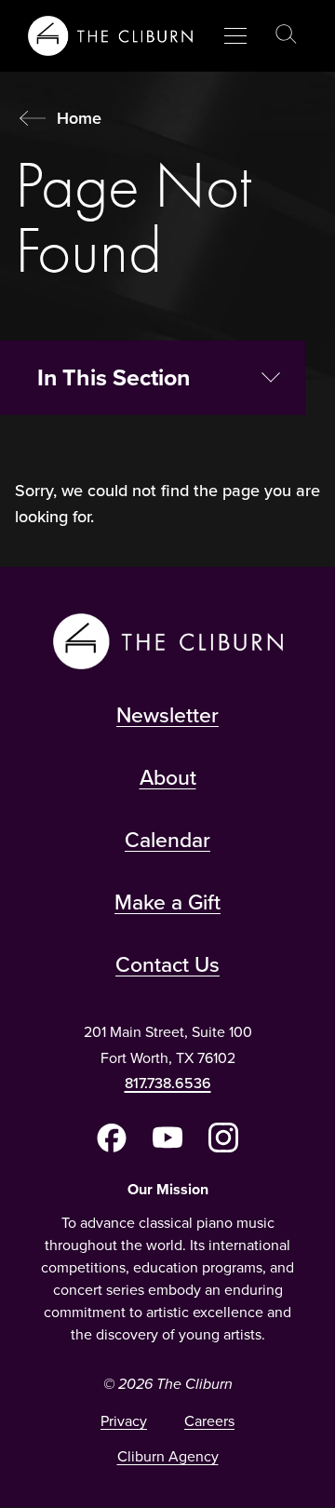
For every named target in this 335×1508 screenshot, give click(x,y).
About (168, 777)
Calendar (167, 839)
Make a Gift (167, 902)
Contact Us (167, 964)
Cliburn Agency (168, 1456)
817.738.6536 (168, 1083)
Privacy (123, 1421)
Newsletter (167, 715)
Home (79, 118)
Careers (209, 1421)
